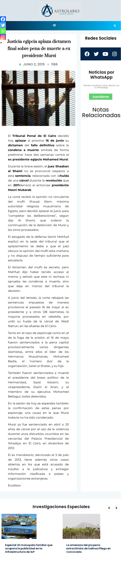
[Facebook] (3, 19)
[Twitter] (3, 25)
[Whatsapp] (3, 31)
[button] (54, 25)
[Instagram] (3, 37)
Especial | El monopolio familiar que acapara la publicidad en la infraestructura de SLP (28, 548)
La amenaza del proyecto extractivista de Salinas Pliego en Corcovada (88, 548)
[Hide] (1, 43)
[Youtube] (105, 53)
